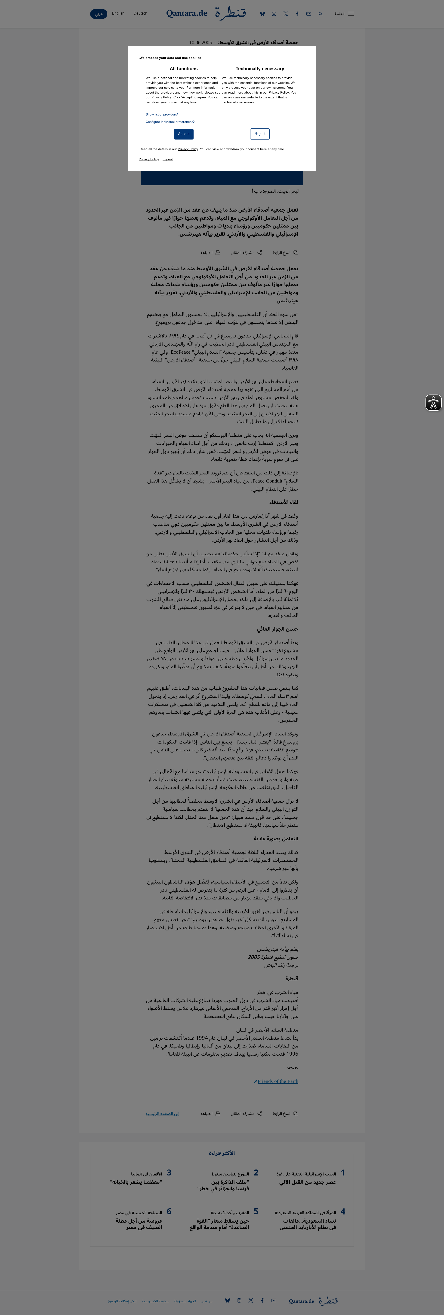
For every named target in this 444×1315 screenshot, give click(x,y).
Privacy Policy (279, 92)
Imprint (168, 159)
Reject (260, 134)
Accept (183, 134)
